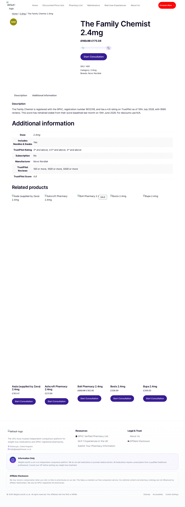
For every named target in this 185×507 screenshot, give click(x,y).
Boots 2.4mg (117, 386)
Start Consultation (94, 56)
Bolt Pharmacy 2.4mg (90, 386)
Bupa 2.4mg (150, 386)
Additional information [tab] (44, 95)
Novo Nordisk (94, 73)
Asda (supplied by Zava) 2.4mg (26, 388)
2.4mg (93, 70)
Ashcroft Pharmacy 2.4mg (56, 388)
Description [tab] (20, 95)
